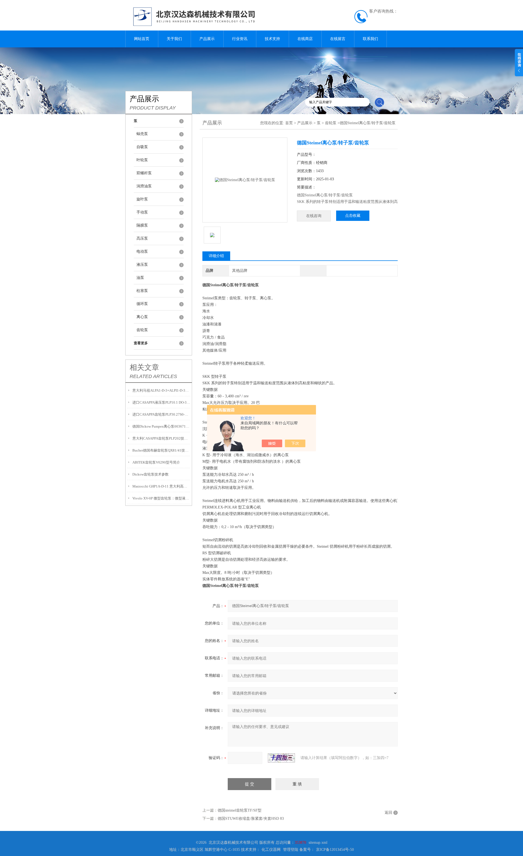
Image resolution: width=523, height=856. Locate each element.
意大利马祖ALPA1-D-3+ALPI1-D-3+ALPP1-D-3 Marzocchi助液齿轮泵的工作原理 (161, 390)
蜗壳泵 (142, 134)
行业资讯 (239, 39)
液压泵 (142, 265)
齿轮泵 (142, 330)
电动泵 (142, 251)
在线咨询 (313, 216)
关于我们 (174, 39)
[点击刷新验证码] (281, 758)
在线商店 (305, 39)
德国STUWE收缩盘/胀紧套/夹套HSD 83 (251, 819)
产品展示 (207, 39)
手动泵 (142, 212)
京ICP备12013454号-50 (335, 850)
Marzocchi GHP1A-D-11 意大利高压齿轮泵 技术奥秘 (161, 486)
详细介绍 (216, 256)
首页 (289, 123)
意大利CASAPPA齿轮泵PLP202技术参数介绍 (161, 438)
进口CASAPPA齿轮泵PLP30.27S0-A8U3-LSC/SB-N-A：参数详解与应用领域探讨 (161, 414)
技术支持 (272, 39)
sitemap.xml (318, 842)
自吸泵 (142, 147)
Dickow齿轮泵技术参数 (150, 474)
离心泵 (142, 317)
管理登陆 (290, 850)
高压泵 (142, 238)
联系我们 (370, 39)
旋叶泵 (142, 199)
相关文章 (144, 367)
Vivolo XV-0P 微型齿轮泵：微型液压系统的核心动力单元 (161, 498)
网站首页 (141, 39)
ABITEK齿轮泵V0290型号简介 (156, 462)
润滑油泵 (144, 186)
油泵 (140, 278)
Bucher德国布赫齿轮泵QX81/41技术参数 (161, 450)
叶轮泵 (142, 160)
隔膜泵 (142, 225)
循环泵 (142, 304)
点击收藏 (352, 216)
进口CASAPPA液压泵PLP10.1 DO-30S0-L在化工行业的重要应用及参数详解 (161, 402)
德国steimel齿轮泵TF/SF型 (240, 810)
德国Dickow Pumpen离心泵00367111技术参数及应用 (161, 426)
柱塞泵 (142, 291)
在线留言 (337, 39)
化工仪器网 (271, 850)
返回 (388, 813)
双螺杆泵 (144, 173)
